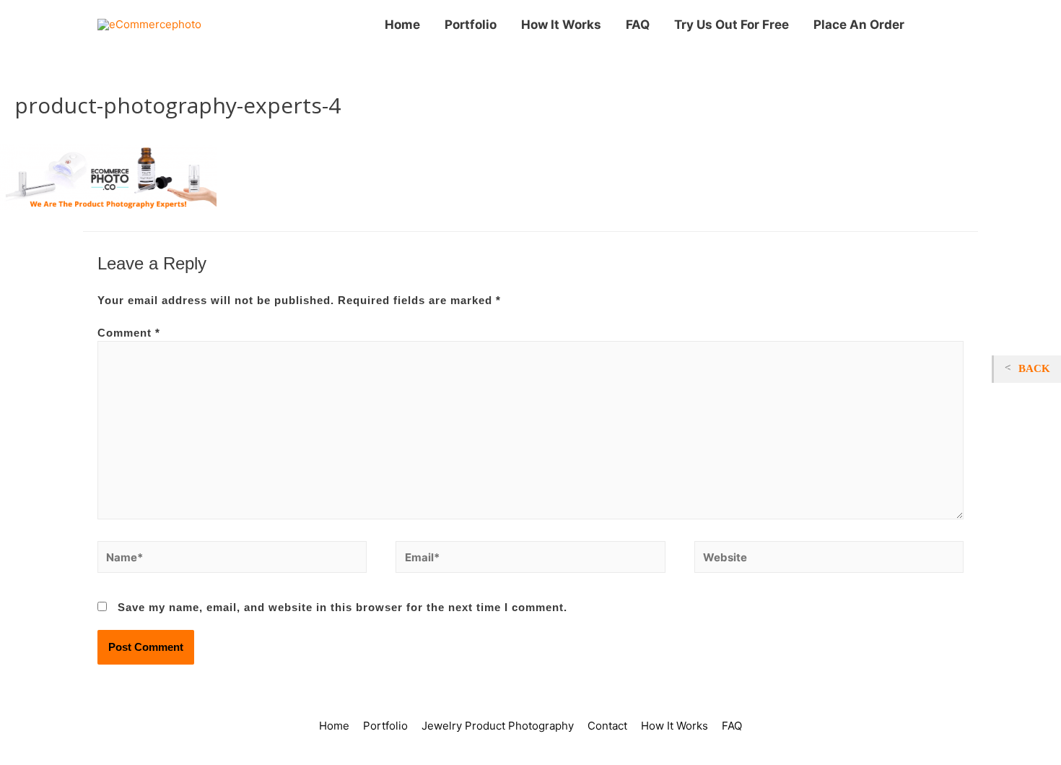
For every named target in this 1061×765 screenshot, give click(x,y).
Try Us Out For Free (731, 24)
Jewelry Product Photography (498, 725)
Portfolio (471, 24)
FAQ (638, 24)
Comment (128, 333)
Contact (607, 725)
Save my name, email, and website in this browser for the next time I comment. (342, 607)
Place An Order (858, 24)
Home (402, 24)
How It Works (561, 24)
